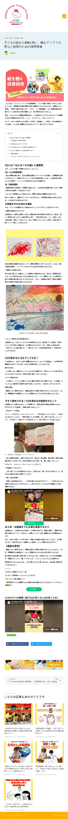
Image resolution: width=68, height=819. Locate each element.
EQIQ (19, 144)
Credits (22, 815)
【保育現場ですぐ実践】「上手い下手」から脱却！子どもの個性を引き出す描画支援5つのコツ (49, 731)
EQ (18, 140)
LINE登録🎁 (34, 589)
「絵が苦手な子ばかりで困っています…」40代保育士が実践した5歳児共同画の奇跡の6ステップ (18, 731)
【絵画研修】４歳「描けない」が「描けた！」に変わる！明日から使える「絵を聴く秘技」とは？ (49, 768)
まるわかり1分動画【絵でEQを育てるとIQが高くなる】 (25, 156)
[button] (17, 644)
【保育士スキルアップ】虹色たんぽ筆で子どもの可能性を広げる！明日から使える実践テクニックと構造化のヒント (18, 768)
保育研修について (34, 523)
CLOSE (58, 133)
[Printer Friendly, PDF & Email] (11, 635)
